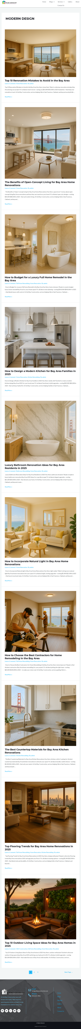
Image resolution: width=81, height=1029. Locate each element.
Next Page (68, 972)
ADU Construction (21, 949)
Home (44, 2)
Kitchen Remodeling (34, 377)
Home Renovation (21, 83)
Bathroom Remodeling (23, 471)
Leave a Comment (10, 83)
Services (60, 2)
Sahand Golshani (42, 1026)
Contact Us (60, 1011)
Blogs (51, 2)
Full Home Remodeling (23, 283)
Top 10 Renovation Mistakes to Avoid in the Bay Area (37, 80)
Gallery (70, 2)
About (77, 2)
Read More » (8, 97)
